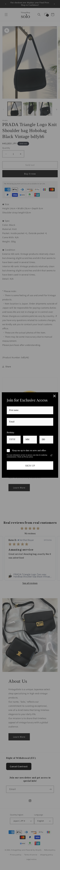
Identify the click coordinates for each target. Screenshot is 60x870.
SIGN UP (30, 465)
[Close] (54, 396)
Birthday (10, 432)
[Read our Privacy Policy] (51, 455)
